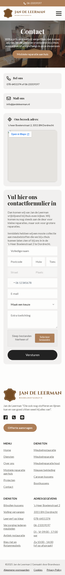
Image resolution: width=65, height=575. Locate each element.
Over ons (8, 463)
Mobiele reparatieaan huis (14, 471)
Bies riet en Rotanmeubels (12, 543)
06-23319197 (42, 525)
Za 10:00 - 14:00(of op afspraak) (43, 543)
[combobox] (12, 282)
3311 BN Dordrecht (46, 511)
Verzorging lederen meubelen (14, 526)
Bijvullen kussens (13, 505)
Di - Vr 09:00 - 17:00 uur (46, 533)
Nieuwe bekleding (44, 470)
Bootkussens (41, 483)
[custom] (5, 417)
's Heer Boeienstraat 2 (47, 505)
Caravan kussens (43, 476)
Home (7, 450)
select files (44, 338)
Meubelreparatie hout (47, 463)
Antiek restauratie (14, 535)
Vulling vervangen (13, 511)
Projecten (9, 480)
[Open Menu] (59, 13)
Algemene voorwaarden (16, 569)
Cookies (38, 569)
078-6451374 (42, 518)
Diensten (8, 456)
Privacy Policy (54, 569)
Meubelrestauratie (45, 450)
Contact (8, 486)
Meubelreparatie (44, 456)
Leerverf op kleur (13, 518)
